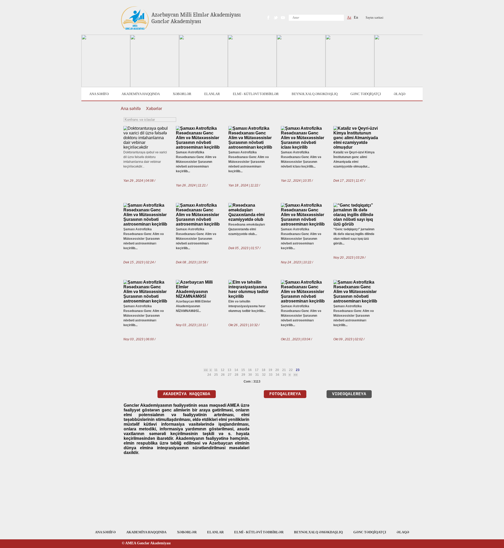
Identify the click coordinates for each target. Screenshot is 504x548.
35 (284, 375)
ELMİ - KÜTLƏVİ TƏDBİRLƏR (256, 94)
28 (236, 375)
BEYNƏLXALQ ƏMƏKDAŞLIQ (315, 94)
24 (209, 375)
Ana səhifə (131, 108)
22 (291, 370)
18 (263, 370)
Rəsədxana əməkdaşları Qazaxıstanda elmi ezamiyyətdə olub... (246, 229)
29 (243, 375)
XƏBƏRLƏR (182, 94)
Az (349, 17)
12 (222, 370)
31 (257, 375)
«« (206, 370)
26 (223, 375)
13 (229, 370)
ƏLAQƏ (399, 94)
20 (277, 370)
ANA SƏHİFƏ (99, 94)
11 (216, 370)
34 (277, 375)
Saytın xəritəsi (374, 17)
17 (257, 370)
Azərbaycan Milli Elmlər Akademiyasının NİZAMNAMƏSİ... (193, 306)
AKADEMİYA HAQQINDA (141, 94)
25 (216, 375)
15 (243, 370)
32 (264, 375)
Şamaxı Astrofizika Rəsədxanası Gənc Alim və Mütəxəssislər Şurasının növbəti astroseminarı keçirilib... (196, 161)
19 (270, 370)
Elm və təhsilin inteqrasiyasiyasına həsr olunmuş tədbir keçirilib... (247, 306)
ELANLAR (212, 94)
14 (236, 370)
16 (250, 370)
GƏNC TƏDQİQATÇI (365, 94)
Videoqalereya (349, 394)
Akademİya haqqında (186, 394)
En (356, 17)
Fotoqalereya (285, 394)
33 (270, 375)
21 (284, 370)
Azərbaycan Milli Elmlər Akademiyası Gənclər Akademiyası (196, 18)
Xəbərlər (154, 108)
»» (295, 375)
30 (250, 375)
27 (230, 375)
